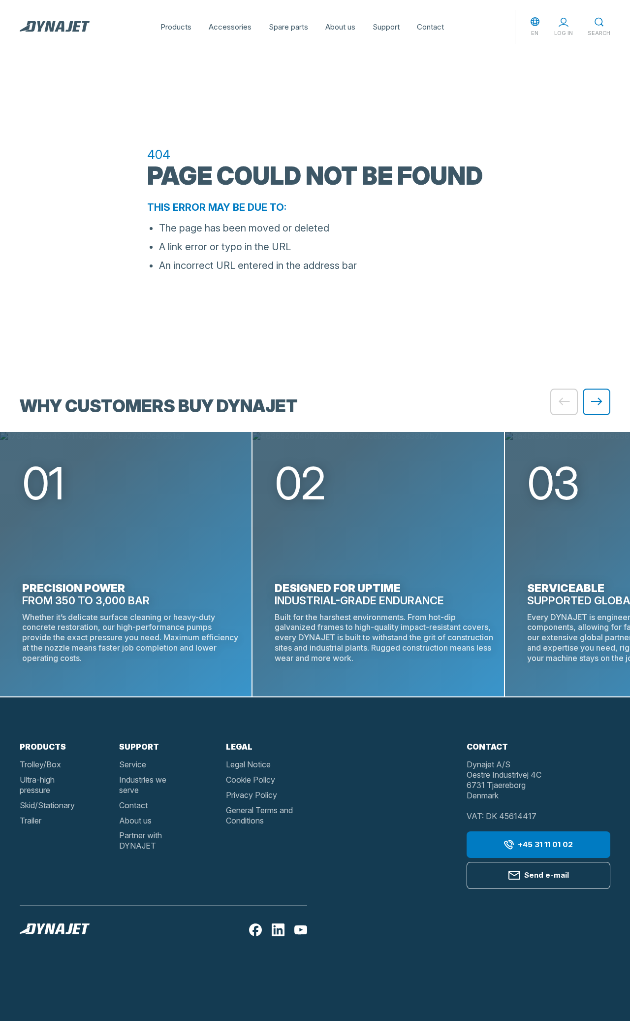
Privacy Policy (251, 795)
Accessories (230, 27)
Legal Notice (248, 764)
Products (175, 27)
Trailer (30, 820)
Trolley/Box (40, 764)
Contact (430, 27)
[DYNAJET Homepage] (55, 27)
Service (132, 764)
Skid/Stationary (47, 805)
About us (340, 27)
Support (386, 27)
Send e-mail (546, 875)
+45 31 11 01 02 (545, 844)
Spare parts (288, 27)
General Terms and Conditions (259, 815)
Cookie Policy (250, 780)
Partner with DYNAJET (140, 840)
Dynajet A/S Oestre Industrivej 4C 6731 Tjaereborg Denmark (504, 779)
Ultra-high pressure (37, 785)
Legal (239, 747)
